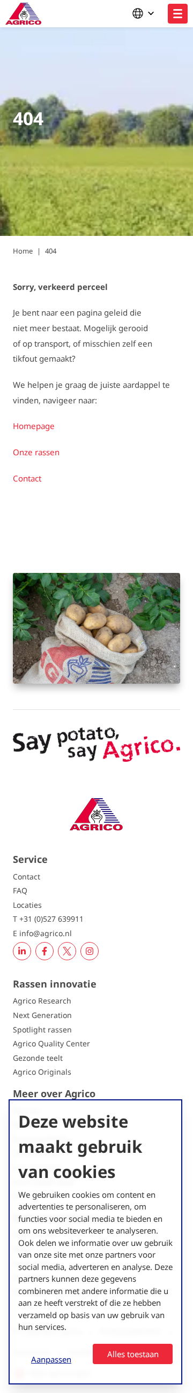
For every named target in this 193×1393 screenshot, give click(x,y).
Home (23, 251)
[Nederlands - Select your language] (145, 13)
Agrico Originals (42, 1072)
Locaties (27, 905)
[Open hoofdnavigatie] (178, 14)
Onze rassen (36, 452)
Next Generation (42, 1015)
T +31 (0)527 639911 (48, 919)
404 (50, 251)
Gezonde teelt (38, 1058)
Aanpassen (51, 1359)
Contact (27, 478)
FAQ (20, 890)
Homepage (35, 425)
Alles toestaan (133, 1354)
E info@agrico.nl (42, 933)
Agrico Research (42, 1001)
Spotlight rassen (42, 1029)
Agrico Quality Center (51, 1043)
